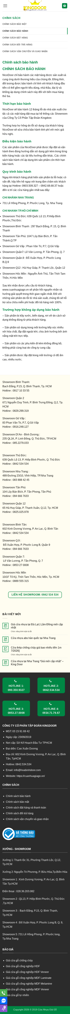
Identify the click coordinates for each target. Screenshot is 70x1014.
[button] (5, 5)
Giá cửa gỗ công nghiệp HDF (23, 966)
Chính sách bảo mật (14, 24)
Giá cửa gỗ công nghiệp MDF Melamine (29, 983)
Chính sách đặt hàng (15, 38)
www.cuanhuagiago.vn (15, 289)
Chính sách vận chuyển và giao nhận (25, 51)
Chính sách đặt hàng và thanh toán (26, 807)
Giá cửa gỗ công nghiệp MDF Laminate (28, 978)
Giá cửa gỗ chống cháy (19, 960)
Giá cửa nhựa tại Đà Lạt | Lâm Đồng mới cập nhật (37, 626)
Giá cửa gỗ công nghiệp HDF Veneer (27, 972)
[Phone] (3, 993)
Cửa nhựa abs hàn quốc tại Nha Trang (33, 638)
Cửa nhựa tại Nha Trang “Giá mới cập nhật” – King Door (37, 663)
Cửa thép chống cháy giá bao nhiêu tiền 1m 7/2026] (36, 649)
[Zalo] (3, 1000)
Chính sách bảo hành (15, 31)
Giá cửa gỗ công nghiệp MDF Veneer (27, 989)
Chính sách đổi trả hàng (17, 44)
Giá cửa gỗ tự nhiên (17, 995)
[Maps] (3, 1008)
